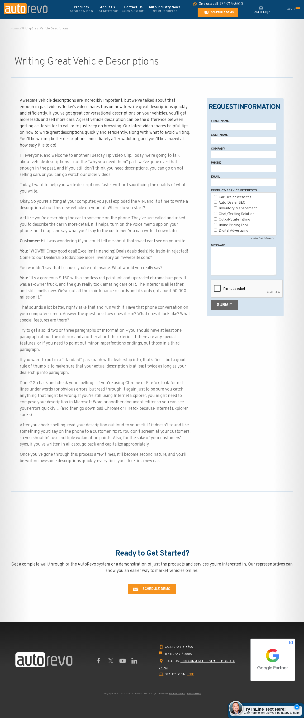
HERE (190, 675)
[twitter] (111, 661)
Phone (216, 163)
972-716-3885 (182, 654)
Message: (218, 246)
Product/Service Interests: (234, 191)
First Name (220, 121)
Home (14, 29)
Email (215, 177)
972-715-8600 (183, 647)
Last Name (219, 135)
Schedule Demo (222, 12)
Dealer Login (262, 12)
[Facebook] (99, 661)
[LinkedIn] (134, 661)
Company (218, 149)
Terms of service (177, 693)
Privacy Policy (194, 693)
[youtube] (122, 661)
